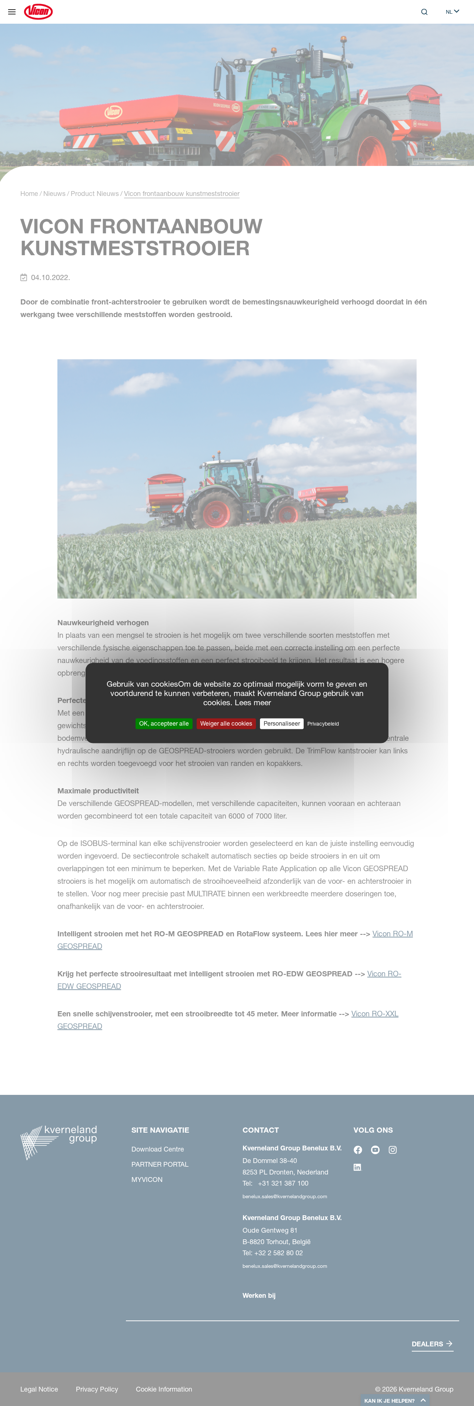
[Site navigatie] (12, 12)
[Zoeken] (419, 42)
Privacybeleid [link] (323, 723)
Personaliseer (282, 723)
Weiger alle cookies (226, 723)
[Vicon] (38, 12)
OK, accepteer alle (164, 723)
